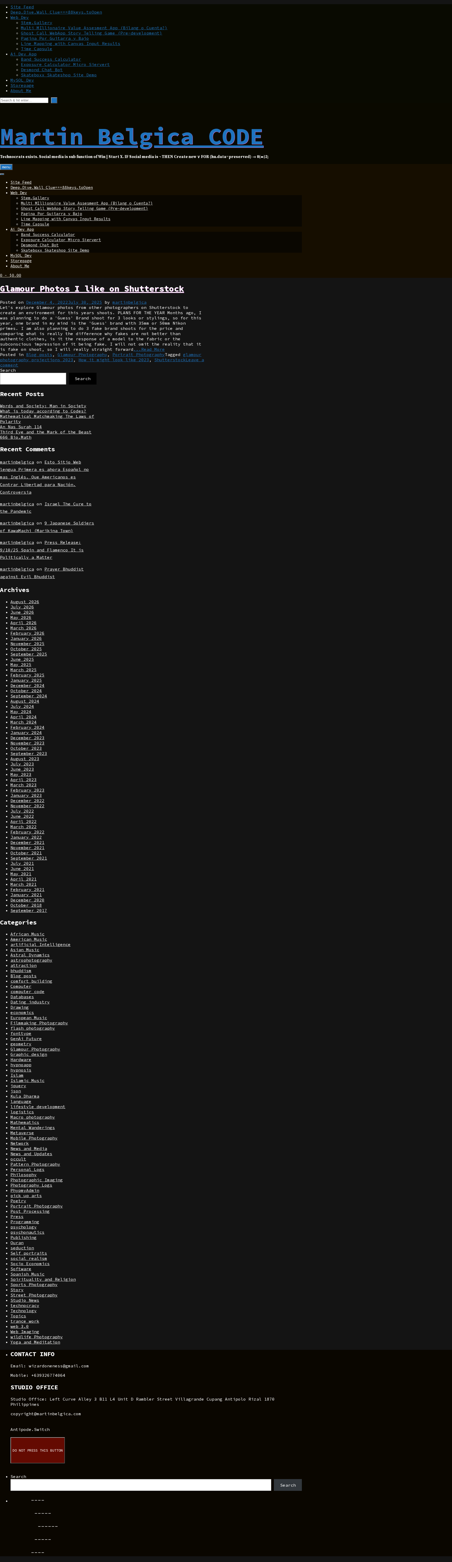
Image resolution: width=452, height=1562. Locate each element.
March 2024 (23, 722)
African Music (27, 934)
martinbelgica (129, 302)
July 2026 (22, 607)
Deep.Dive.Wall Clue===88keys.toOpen (56, 12)
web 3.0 (19, 1326)
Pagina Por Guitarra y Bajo (55, 38)
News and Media (28, 1148)
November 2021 (27, 847)
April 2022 (23, 821)
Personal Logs (27, 1169)
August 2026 (24, 601)
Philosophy (23, 1174)
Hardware (20, 1059)
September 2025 (28, 654)
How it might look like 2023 (113, 359)
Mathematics (24, 1122)
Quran (17, 1242)
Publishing (23, 1237)
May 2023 (20, 774)
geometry (20, 1043)
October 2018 (26, 905)
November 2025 (27, 643)
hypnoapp (20, 1064)
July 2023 (22, 763)
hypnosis (20, 1070)
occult (18, 1158)
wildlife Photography (36, 1336)
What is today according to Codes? (43, 411)
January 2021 (26, 894)
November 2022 (27, 805)
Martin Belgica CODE (131, 135)
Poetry (18, 1200)
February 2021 (27, 889)
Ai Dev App (23, 54)
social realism (28, 1258)
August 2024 (24, 701)
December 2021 (27, 842)
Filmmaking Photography (39, 1022)
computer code (27, 991)
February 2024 (27, 727)
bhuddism (20, 970)
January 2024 (26, 732)
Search (8, 370)
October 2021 (26, 852)
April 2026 (23, 622)
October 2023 (26, 748)
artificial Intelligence (40, 944)
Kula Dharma (24, 1096)
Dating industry (30, 1002)
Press (17, 1216)
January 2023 (26, 795)
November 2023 (27, 743)
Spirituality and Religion (43, 1279)
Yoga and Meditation (35, 1342)
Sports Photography (34, 1284)
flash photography (32, 1028)
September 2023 (28, 753)
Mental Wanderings (32, 1127)
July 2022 (22, 811)
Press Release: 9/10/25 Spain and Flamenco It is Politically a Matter (42, 550)
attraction (23, 965)
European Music (28, 1017)
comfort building (31, 981)
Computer (20, 986)
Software (20, 1268)
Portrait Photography (138, 354)
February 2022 (27, 831)
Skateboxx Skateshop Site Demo (59, 74)
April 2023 (23, 779)
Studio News (24, 1300)
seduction (22, 1247)
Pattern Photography (35, 1164)
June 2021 (22, 868)
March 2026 (23, 627)
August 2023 (24, 758)
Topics (18, 1315)
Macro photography (32, 1117)
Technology (23, 1310)
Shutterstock (170, 359)
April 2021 (23, 879)
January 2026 (26, 638)
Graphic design (28, 1054)
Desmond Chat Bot (42, 69)
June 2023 (22, 769)
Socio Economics (30, 1263)
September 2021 (28, 858)
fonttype (20, 1033)
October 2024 (26, 690)
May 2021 (20, 873)
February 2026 (27, 633)
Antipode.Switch (30, 1429)
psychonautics (27, 1232)
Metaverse (22, 1132)
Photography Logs (31, 1185)
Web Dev (19, 17)
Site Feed (22, 6)
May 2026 (20, 617)
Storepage (22, 85)
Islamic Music (27, 1080)
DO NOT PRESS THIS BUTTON (38, 1450)
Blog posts (39, 354)
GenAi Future (26, 1038)
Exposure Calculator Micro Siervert (65, 64)
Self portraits (28, 1253)
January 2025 (26, 680)
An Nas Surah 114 (21, 426)
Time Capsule (36, 48)
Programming (24, 1221)
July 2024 (22, 706)
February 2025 (27, 675)
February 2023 (27, 790)
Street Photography (34, 1295)
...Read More (149, 349)
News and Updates (31, 1153)
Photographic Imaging (36, 1179)
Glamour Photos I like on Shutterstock (92, 288)
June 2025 (22, 659)
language (20, 1101)
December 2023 (27, 737)
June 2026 (22, 612)
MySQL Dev (22, 80)
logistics (22, 1111)
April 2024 (23, 716)
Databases (22, 996)
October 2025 (26, 648)
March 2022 (23, 826)
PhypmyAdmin (24, 1190)
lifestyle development (37, 1106)
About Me (20, 90)
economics (22, 1012)
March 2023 (23, 784)
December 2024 (27, 685)
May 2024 (20, 711)
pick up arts (26, 1195)
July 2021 (22, 863)
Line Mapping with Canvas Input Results (70, 43)
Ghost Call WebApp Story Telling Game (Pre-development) (91, 33)
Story (17, 1289)
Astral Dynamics (30, 954)
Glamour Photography (82, 354)
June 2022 (22, 816)
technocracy (24, 1305)
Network (19, 1143)
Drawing (19, 1007)
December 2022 (27, 800)
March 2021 (23, 884)
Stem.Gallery (36, 22)
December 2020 (27, 900)
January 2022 (26, 837)
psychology (23, 1227)
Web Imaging (24, 1331)
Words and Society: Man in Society (43, 405)
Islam (17, 1075)
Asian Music (24, 949)
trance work (24, 1321)
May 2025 (20, 664)
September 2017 (28, 910)
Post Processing (30, 1211)
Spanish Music (27, 1274)
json (15, 1090)
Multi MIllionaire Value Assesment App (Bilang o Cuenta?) (94, 27)
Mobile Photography (34, 1138)
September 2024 (28, 695)
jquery (18, 1085)
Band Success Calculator (51, 59)
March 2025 (23, 669)
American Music (28, 939)
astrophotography (31, 960)
